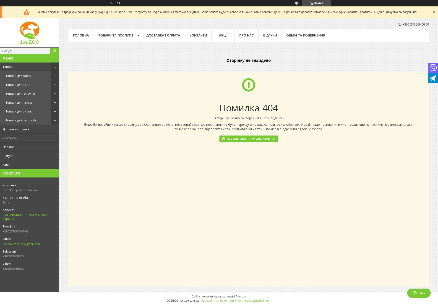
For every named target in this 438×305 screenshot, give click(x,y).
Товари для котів (18, 85)
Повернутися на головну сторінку (251, 138)
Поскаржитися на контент (217, 300)
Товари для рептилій (21, 120)
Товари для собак (18, 76)
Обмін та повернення (305, 35)
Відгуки (8, 156)
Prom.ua (241, 296)
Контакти (10, 138)
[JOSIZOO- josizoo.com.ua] (29, 32)
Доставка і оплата (16, 129)
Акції (6, 165)
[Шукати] (54, 50)
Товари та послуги (115, 35)
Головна (81, 35)
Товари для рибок (19, 111)
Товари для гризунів (20, 93)
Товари (8, 67)
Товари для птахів (19, 102)
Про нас (8, 147)
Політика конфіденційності (253, 300)
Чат (422, 293)
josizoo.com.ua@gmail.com (21, 244)
